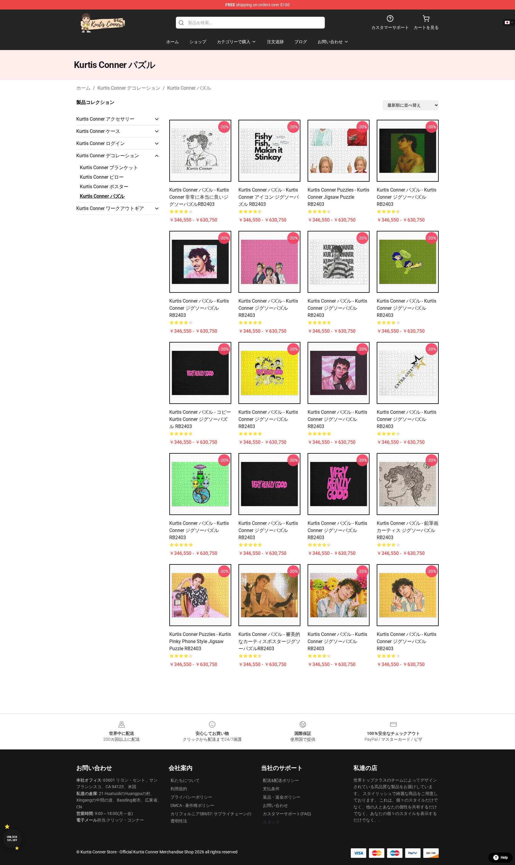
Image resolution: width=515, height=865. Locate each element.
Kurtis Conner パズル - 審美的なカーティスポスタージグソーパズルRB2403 (269, 641)
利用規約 (178, 788)
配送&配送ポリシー (281, 780)
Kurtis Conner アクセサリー (105, 119)
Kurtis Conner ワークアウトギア (110, 208)
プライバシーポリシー (191, 797)
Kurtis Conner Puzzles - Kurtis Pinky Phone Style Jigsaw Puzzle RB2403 (200, 641)
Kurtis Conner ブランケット (109, 167)
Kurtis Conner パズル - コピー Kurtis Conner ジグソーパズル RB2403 (200, 419)
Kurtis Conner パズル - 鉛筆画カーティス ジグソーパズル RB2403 (407, 530)
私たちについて (185, 780)
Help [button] (504, 857)
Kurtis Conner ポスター (104, 186)
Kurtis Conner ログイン (100, 143)
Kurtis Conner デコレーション (128, 88)
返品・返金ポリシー (281, 797)
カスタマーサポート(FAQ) (287, 813)
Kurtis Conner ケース (98, 131)
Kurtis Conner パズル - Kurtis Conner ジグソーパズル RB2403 (406, 197)
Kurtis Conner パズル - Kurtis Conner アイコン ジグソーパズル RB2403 (268, 197)
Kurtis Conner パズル (189, 88)
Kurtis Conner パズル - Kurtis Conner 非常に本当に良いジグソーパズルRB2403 (199, 197)
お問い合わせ (275, 805)
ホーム (83, 88)
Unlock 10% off (12, 839)
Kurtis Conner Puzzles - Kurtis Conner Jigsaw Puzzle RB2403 (338, 197)
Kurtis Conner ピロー (102, 177)
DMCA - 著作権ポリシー (192, 805)
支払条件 (271, 788)
